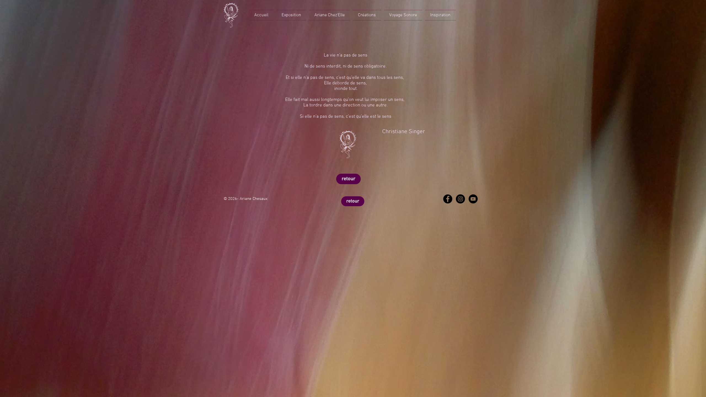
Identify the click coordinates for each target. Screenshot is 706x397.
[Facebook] (447, 198)
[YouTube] (473, 198)
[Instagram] (460, 198)
